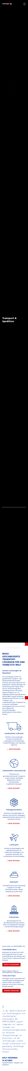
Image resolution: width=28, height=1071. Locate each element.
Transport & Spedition (14, 648)
